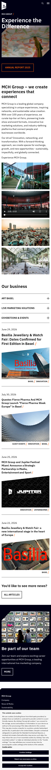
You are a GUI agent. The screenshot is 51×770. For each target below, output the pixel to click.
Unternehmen (40, 510)
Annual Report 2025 (17, 67)
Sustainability (7, 707)
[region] (25, 740)
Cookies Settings (25, 752)
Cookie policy (7, 747)
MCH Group (7, 14)
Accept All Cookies (25, 765)
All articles (12, 594)
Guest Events (18, 444)
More (7, 671)
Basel (30, 381)
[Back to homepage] (4, 6)
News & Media (7, 704)
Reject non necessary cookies (25, 759)
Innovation (41, 381)
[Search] (42, 3)
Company (5, 700)
